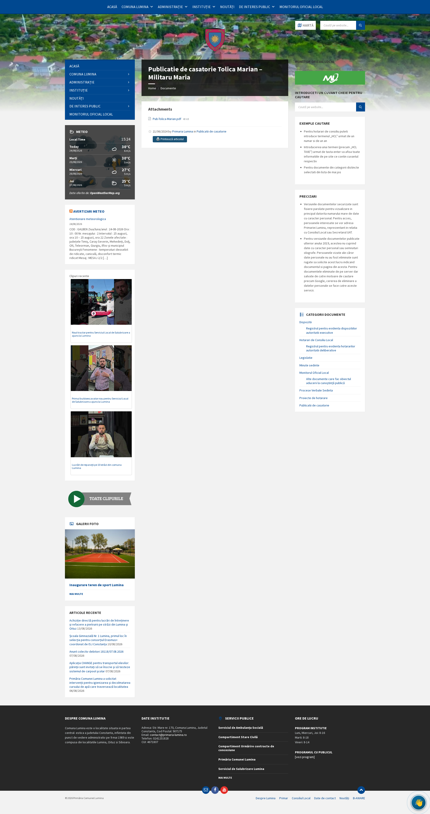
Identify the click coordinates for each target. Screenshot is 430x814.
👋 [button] (418, 803)
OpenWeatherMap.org (105, 193)
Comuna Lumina (135, 6)
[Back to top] (361, 790)
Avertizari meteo (88, 211)
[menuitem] (99, 66)
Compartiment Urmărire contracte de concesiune (246, 748)
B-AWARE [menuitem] (359, 798)
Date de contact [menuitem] (325, 798)
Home (152, 88)
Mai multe (76, 594)
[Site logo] (215, 51)
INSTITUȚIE (201, 6)
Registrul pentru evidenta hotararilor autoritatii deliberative (330, 348)
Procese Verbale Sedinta (316, 390)
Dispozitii (305, 322)
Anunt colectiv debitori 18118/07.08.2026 (96, 651)
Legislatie (305, 358)
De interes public (254, 6)
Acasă (112, 6)
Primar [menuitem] (283, 798)
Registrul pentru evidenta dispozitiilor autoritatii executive (331, 330)
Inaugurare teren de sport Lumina (96, 585)
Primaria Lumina (182, 131)
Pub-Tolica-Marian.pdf (167, 119)
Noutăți (227, 6)
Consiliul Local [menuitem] (301, 798)
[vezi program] (305, 757)
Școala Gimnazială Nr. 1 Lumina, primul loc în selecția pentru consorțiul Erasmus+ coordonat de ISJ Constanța (98, 640)
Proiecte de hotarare (313, 398)
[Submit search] (360, 25)
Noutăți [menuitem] (344, 798)
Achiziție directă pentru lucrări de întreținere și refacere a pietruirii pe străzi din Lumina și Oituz (99, 624)
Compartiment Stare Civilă (238, 737)
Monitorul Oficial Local (301, 6)
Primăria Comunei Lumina (237, 759)
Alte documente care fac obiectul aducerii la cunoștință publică (328, 381)
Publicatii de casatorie (211, 131)
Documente (168, 88)
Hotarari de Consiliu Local (316, 340)
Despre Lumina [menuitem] (265, 798)
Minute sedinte (309, 365)
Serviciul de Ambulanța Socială (240, 728)
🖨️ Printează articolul (170, 139)
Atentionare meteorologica (87, 219)
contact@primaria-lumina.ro (168, 735)
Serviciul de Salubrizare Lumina (241, 769)
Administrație (170, 6)
